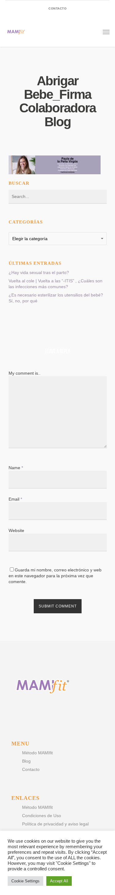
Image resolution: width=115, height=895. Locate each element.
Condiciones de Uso (41, 815)
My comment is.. (24, 373)
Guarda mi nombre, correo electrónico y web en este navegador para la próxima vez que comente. (55, 575)
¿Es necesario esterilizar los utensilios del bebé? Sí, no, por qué (56, 297)
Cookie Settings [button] (25, 881)
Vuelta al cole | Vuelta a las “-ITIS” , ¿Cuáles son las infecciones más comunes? (55, 283)
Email (15, 499)
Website (16, 530)
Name (16, 467)
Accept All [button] (59, 881)
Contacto (31, 769)
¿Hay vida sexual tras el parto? (39, 272)
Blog (26, 761)
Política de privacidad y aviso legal (55, 823)
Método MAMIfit (37, 752)
